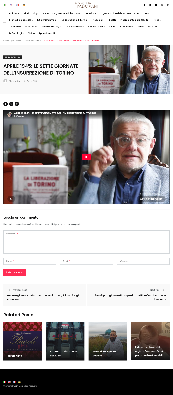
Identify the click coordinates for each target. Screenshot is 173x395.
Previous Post (20, 290)
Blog (35, 13)
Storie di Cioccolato (20, 20)
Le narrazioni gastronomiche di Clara (62, 13)
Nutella (90, 13)
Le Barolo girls (16, 33)
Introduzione (126, 26)
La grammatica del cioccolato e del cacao (123, 13)
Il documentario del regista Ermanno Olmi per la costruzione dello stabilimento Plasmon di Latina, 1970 (149, 355)
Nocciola (98, 20)
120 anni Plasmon (46, 20)
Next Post (155, 290)
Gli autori (153, 26)
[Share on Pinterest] (17, 104)
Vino (156, 20)
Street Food (31, 26)
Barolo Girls (14, 355)
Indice (140, 26)
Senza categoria (12, 57)
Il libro (112, 26)
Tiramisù (14, 26)
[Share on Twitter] (11, 104)
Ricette (112, 20)
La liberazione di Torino (74, 20)
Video (31, 33)
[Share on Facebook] (5, 104)
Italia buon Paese (74, 26)
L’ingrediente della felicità (134, 20)
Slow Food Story (50, 26)
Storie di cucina (96, 26)
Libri (26, 13)
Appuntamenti (47, 33)
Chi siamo (14, 13)
